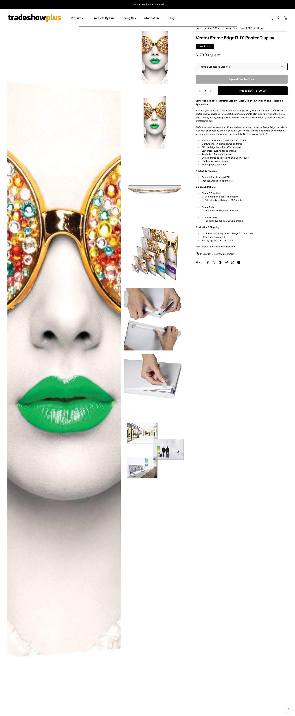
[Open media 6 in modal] (155, 319)
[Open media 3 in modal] (155, 123)
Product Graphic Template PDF (217, 180)
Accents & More (212, 28)
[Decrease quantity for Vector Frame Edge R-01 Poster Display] (199, 90)
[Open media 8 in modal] (155, 450)
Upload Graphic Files (241, 79)
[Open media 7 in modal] (155, 385)
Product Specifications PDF (215, 177)
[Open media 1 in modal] (64, 370)
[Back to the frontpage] (197, 28)
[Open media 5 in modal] (155, 254)
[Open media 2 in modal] (155, 58)
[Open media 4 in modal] (155, 188)
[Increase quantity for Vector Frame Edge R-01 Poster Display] (211, 90)
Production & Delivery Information (217, 254)
